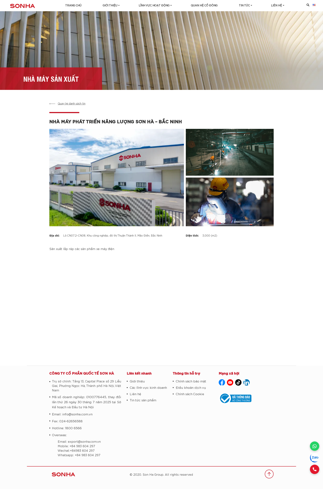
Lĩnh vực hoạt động (154, 5)
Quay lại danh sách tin (71, 103)
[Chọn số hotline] (314, 469)
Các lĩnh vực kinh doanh (148, 387)
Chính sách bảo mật (191, 381)
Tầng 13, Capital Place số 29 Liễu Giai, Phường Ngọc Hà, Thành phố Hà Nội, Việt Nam (86, 386)
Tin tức (244, 5)
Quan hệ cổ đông (204, 5)
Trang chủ (73, 5)
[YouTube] (230, 382)
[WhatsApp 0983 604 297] (314, 446)
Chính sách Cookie (190, 394)
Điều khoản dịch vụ (191, 387)
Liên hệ (135, 394)
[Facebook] (222, 382)
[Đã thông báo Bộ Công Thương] (246, 398)
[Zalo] (314, 457)
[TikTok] (238, 382)
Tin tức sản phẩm (143, 400)
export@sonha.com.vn (84, 441)
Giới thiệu (110, 5)
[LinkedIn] (246, 382)
